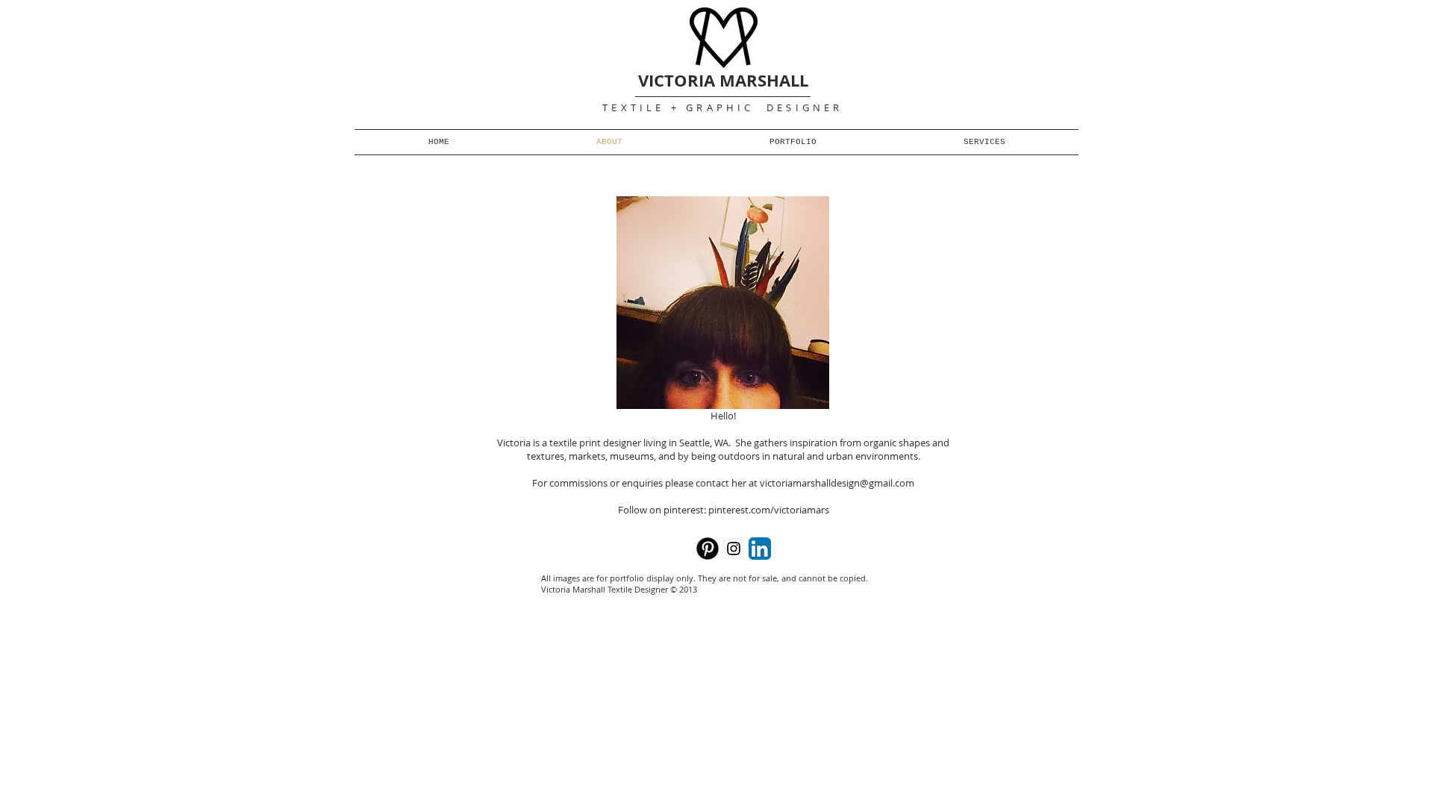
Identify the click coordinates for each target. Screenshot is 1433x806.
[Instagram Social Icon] (733, 548)
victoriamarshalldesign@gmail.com (837, 483)
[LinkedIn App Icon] (760, 548)
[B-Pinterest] (707, 548)
